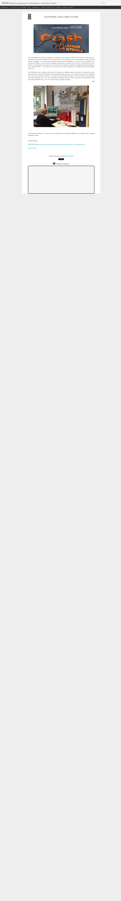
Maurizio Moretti (68, 156)
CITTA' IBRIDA (22, 7)
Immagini (58, 7)
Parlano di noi (50, 7)
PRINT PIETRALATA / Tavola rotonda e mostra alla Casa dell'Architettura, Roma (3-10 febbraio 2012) (56, 144)
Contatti (64, 7)
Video (29, 7)
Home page (14, 7)
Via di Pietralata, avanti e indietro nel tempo (61, 16)
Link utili (43, 7)
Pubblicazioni (36, 7)
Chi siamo (70, 7)
